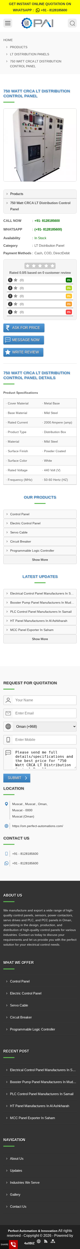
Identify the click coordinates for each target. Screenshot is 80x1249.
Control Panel (19, 514)
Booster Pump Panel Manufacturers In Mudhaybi (43, 602)
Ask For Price (26, 328)
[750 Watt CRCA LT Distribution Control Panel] (40, 145)
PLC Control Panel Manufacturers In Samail (41, 611)
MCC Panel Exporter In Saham (32, 630)
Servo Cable (19, 532)
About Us (17, 1158)
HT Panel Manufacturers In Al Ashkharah (38, 621)
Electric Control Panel (25, 523)
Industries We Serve (25, 1182)
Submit (14, 778)
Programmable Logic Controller (32, 550)
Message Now (26, 340)
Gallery (15, 1194)
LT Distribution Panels (29, 54)
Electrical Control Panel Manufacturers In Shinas (43, 593)
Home (8, 40)
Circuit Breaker (20, 541)
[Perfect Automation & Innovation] (40, 23)
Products (18, 47)
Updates (16, 1170)
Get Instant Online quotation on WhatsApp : (40, 7)
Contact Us (18, 1206)
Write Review (25, 352)
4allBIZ (29, 1243)
